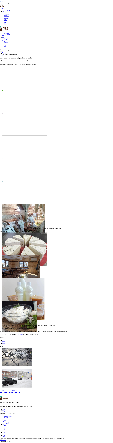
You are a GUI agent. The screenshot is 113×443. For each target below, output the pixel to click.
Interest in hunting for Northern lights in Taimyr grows (10, 392)
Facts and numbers (6, 9)
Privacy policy (4, 411)
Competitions (6, 18)
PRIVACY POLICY (3, 440)
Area (2, 8)
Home (3, 52)
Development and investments (8, 32)
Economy (5, 20)
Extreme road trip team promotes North (7, 367)
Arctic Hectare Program (20, 334)
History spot (5, 15)
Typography (4, 436)
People (3, 11)
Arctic (5, 17)
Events (5, 44)
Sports (5, 23)
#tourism (3, 341)
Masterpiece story (6, 14)
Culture (5, 19)
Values (3, 13)
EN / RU (3, 432)
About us (3, 409)
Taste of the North (6, 16)
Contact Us (3, 410)
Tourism (5, 24)
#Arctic (3, 340)
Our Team (3, 435)
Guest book (5, 12)
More (1, 442)
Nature (5, 21)
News (3, 40)
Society (5, 22)
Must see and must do (7, 10)
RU (0, 2)
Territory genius (6, 36)
